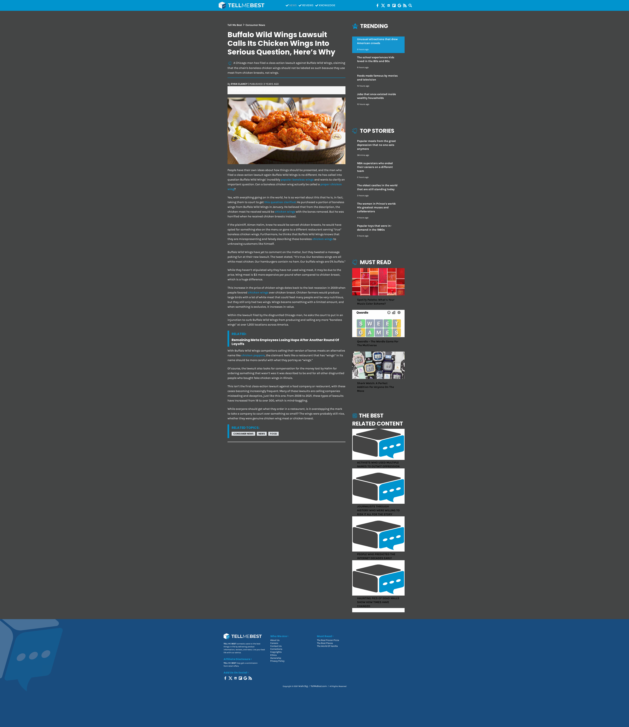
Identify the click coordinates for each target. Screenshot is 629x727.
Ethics (273, 655)
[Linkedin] (388, 5)
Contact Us (276, 646)
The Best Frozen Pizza (328, 640)
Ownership (275, 658)
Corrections (276, 649)
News (293, 5)
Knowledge (327, 5)
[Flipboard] (394, 5)
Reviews (307, 5)
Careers (274, 643)
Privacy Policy (277, 661)
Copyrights (276, 652)
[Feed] (405, 5)
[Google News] (399, 5)
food (273, 433)
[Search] (410, 5)
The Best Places (325, 643)
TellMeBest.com (319, 686)
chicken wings (285, 211)
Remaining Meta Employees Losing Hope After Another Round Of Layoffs (285, 342)
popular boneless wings (297, 179)
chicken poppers (253, 355)
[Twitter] (383, 5)
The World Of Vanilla (327, 646)
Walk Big (303, 686)
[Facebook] (377, 5)
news (261, 433)
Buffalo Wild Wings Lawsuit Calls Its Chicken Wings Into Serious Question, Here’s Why (281, 43)
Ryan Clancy (239, 83)
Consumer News (243, 433)
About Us (274, 640)
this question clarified (280, 202)
